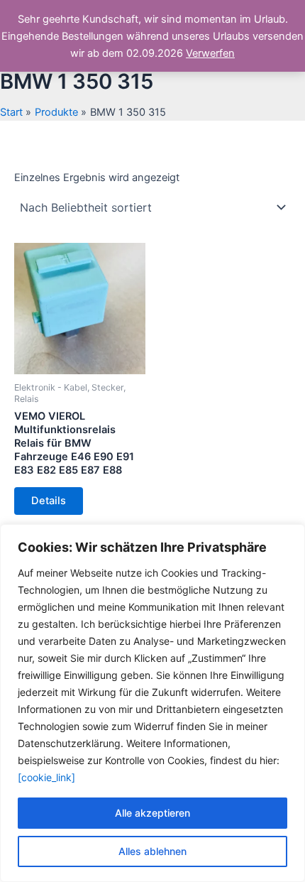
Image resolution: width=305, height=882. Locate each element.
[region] (152, 703)
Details (48, 500)
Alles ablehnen (152, 851)
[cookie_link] (46, 777)
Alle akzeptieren (152, 813)
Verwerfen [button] (210, 53)
